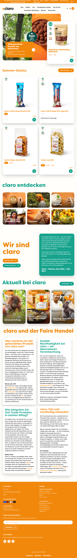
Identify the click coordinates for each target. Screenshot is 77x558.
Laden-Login (36, 2)
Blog (41, 0)
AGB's (4, 494)
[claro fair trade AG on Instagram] (8, 542)
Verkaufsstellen (54, 0)
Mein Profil (5, 489)
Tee (33, 7)
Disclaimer (38, 555)
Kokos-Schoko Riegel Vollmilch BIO (17, 111)
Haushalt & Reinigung (31, 10)
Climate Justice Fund (46, 385)
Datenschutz (47, 555)
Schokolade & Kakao (44, 7)
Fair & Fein (56, 7)
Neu (22, 7)
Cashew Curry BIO (47, 160)
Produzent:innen (64, 0)
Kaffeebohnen (11, 388)
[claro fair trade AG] (8, 8)
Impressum (29, 555)
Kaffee (28, 7)
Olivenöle (29, 468)
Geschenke (51, 10)
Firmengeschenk (57, 466)
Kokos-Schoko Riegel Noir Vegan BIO (54, 111)
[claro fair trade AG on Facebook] (13, 542)
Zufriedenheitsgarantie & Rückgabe (11, 492)
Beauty (43, 10)
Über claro (36, 0)
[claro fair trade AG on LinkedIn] (4, 542)
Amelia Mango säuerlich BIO (14, 160)
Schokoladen (11, 391)
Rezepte (46, 0)
